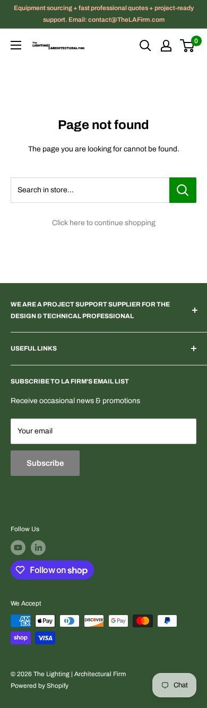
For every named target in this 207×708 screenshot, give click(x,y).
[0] (187, 45)
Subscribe (45, 463)
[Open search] (145, 46)
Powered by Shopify (39, 685)
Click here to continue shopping (104, 223)
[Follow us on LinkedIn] (38, 547)
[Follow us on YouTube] (18, 547)
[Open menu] (16, 45)
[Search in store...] (182, 190)
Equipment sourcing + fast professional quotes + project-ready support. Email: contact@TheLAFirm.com (104, 13)
